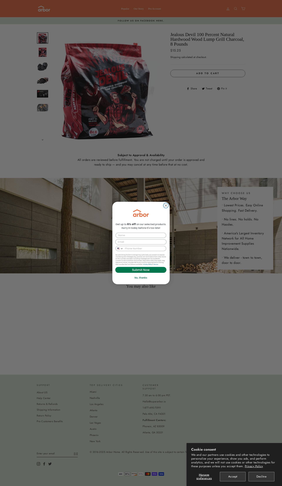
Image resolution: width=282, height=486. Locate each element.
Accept (232, 476)
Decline (261, 476)
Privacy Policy (254, 466)
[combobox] (119, 248)
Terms (156, 264)
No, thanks (141, 277)
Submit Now (141, 270)
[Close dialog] (165, 205)
